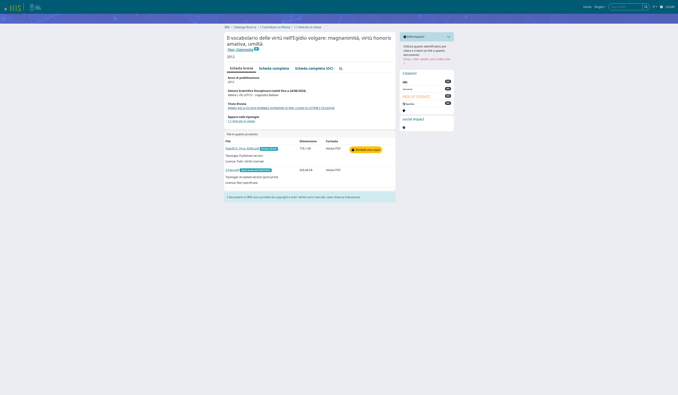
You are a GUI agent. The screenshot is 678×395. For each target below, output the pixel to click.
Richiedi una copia (367, 150)
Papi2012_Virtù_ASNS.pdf (242, 148)
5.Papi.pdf (232, 170)
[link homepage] (13, 6)
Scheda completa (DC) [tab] (314, 68)
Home (587, 7)
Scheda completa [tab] (274, 68)
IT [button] (654, 7)
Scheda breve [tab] (241, 68)
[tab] (341, 68)
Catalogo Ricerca (245, 27)
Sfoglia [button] (598, 7)
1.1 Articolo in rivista (307, 27)
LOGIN (670, 7)
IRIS (227, 27)
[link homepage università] (35, 6)
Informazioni (415, 37)
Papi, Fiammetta (240, 49)
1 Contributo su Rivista (275, 27)
